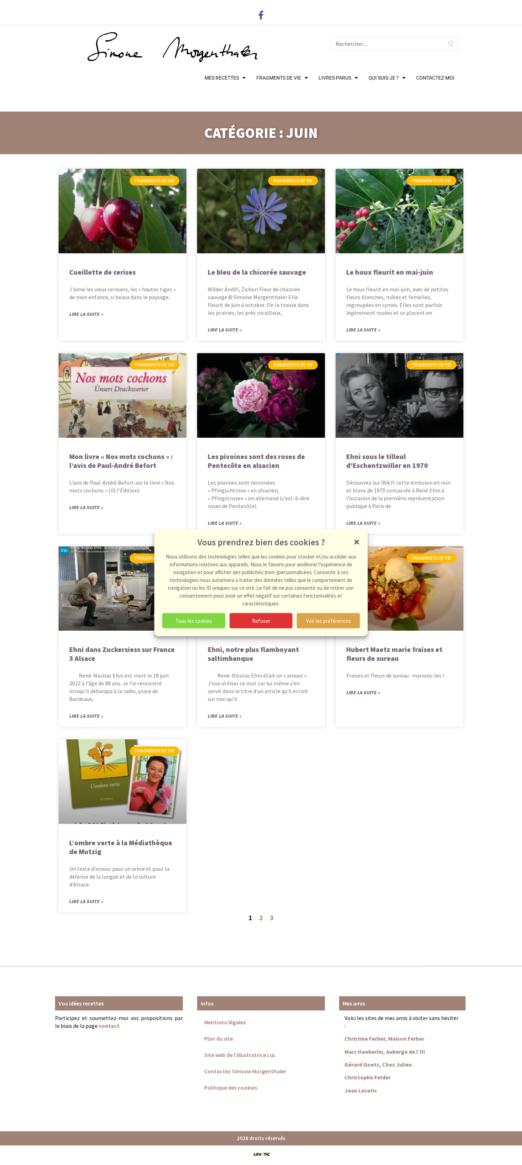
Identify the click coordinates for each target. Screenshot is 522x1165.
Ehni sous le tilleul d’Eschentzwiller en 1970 (387, 461)
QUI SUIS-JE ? (384, 78)
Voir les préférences (328, 620)
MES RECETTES (222, 78)
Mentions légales (225, 1022)
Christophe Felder (367, 1077)
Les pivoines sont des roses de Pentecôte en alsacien (256, 461)
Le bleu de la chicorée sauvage (257, 272)
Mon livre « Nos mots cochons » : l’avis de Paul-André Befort (121, 461)
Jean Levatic (360, 1090)
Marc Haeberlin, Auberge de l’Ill (384, 1051)
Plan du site (218, 1038)
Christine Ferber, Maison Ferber (384, 1038)
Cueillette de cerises (102, 272)
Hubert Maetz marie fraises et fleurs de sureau (394, 654)
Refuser (261, 620)
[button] (356, 541)
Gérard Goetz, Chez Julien (378, 1064)
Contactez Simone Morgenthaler (245, 1071)
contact (109, 1025)
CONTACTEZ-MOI (435, 78)
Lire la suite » (86, 314)
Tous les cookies (193, 620)
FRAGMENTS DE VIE (278, 78)
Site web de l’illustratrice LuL (240, 1054)
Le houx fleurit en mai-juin (389, 272)
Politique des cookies (230, 1087)
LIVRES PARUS (335, 78)
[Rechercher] (451, 43)
